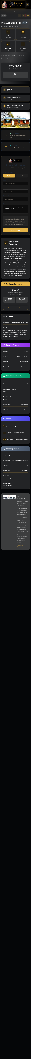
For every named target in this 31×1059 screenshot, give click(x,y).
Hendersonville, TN (11, 11)
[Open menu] (27, 4)
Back (4, 15)
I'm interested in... (8, 172)
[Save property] (19, 15)
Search (3, 11)
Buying (9, 175)
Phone (5, 188)
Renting (22, 175)
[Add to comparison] (28, 15)
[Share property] (24, 15)
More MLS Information (21, 546)
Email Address (7, 196)
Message (5, 203)
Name (4, 180)
